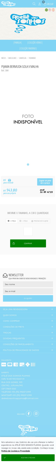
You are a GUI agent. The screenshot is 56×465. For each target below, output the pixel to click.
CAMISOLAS (22, 58)
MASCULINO (12, 58)
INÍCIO (3, 58)
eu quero (28, 298)
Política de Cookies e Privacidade (15, 451)
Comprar (28, 243)
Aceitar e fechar (28, 458)
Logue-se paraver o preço (45, 181)
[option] (28, 119)
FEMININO (32, 58)
